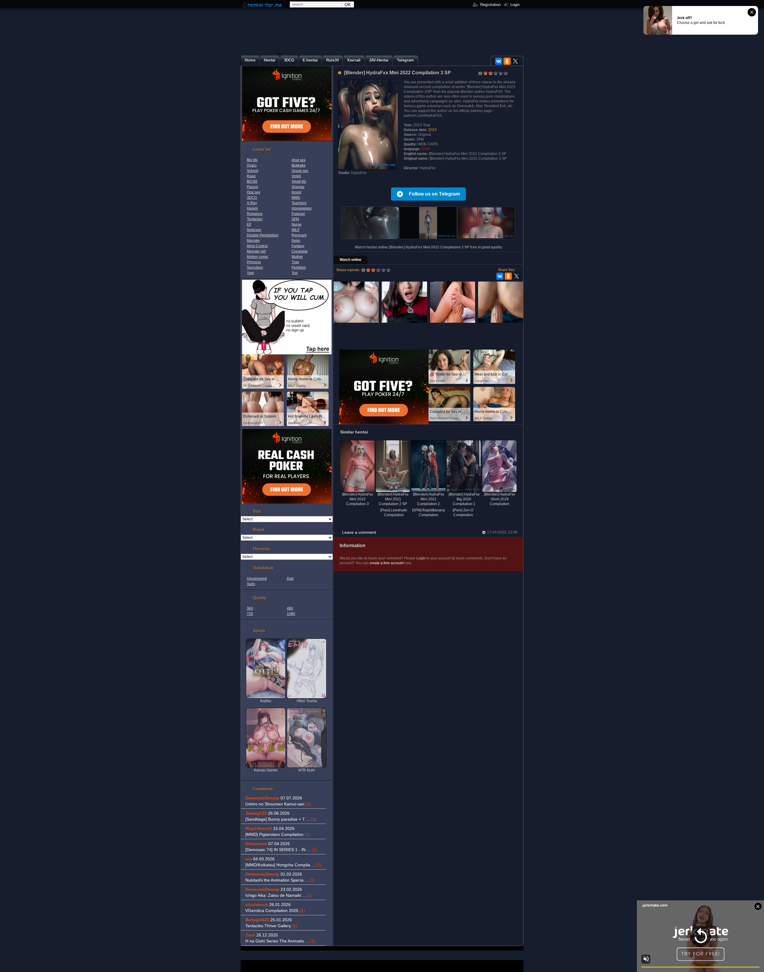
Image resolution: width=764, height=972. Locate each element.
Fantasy (298, 246)
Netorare (254, 230)
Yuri (295, 273)
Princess (254, 262)
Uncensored (257, 578)
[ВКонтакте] (498, 61)
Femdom (299, 267)
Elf (249, 224)
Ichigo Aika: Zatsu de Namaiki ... (278, 895)
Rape (251, 176)
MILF (296, 230)
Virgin (296, 176)
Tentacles (254, 219)
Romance (255, 214)
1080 (291, 614)
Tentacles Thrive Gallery (271, 925)
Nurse (296, 224)
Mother (297, 257)
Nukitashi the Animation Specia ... (280, 880)
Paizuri (252, 187)
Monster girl (256, 251)
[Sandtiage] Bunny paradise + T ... (280, 819)
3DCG (252, 198)
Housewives (302, 208)
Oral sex (253, 192)
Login (514, 4)
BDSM (252, 181)
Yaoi (250, 273)
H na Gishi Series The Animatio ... (280, 941)
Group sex (300, 171)
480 (290, 608)
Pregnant (299, 235)
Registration (490, 4)
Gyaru (252, 165)
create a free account (386, 563)
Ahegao (298, 187)
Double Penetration (262, 235)
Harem (252, 208)
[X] (515, 61)
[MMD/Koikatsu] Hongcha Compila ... (283, 864)
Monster (253, 241)
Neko (296, 241)
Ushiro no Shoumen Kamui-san (278, 804)
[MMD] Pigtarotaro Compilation (277, 834)
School (252, 171)
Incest (296, 192)
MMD (296, 198)
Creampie (300, 251)
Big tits (252, 160)
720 (250, 614)
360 (250, 608)
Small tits (299, 181)
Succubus (255, 267)
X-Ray (252, 203)
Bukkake (299, 165)
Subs (251, 584)
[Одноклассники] (507, 61)
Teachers (299, 203)
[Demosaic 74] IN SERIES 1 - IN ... (281, 849)
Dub (290, 578)
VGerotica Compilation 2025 (275, 910)
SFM (295, 219)
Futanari (298, 214)
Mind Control (257, 246)
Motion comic (257, 257)
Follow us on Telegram (434, 193)
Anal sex (299, 160)
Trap (295, 262)
